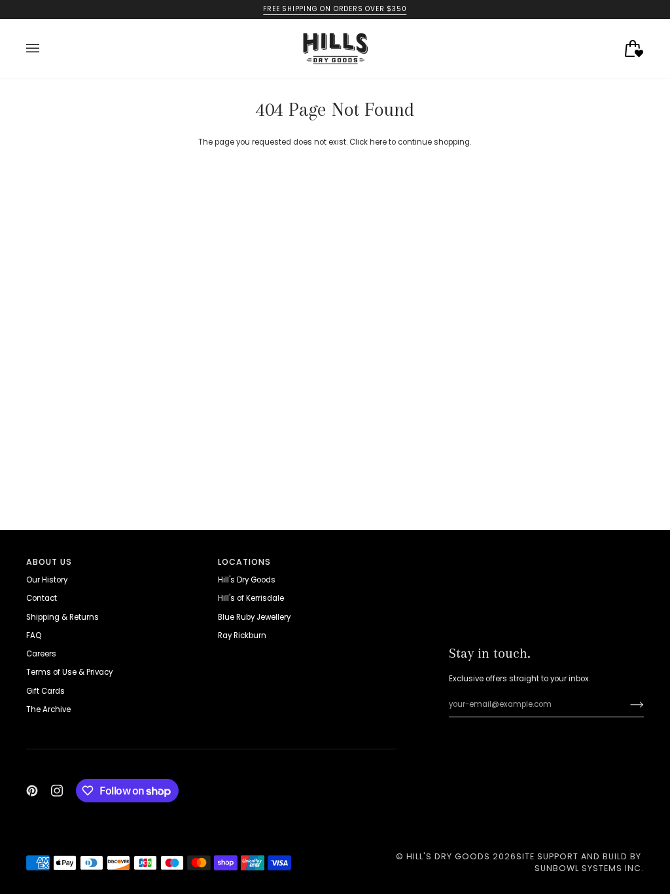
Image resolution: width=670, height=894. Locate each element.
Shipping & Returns (62, 617)
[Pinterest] (32, 790)
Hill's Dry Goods (246, 580)
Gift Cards (45, 691)
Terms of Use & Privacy (69, 672)
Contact (41, 598)
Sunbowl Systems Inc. (589, 868)
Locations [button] (244, 561)
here (378, 142)
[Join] (626, 704)
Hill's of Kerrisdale (251, 598)
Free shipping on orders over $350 (334, 9)
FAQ (33, 635)
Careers (41, 654)
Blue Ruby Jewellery (254, 617)
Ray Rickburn (242, 635)
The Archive (48, 709)
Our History (46, 580)
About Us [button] (49, 561)
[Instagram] (57, 790)
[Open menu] (45, 48)
